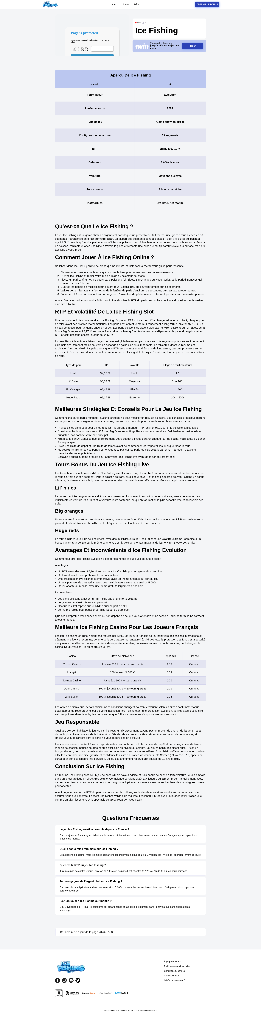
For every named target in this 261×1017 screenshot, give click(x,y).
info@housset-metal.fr (174, 980)
